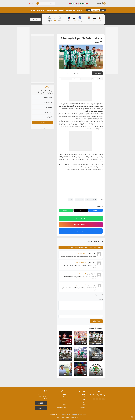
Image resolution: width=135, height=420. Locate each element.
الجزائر (83, 396)
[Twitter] (100, 399)
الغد (89, 10)
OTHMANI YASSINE (53, 415)
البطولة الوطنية (98, 123)
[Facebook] (64, 3)
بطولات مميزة (40, 10)
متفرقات (32, 10)
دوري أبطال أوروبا (61, 407)
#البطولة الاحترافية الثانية (91, 200)
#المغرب (70, 200)
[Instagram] (62, 3)
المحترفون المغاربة (52, 10)
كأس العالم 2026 (70, 10)
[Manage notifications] (131, 417)
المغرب (83, 394)
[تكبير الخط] (92, 79)
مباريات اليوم (95, 10)
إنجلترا (64, 396)
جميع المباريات (35, 19)
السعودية (82, 407)
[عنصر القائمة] (87, 3)
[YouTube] (59, 3)
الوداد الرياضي (48, 112)
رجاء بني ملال (92, 103)
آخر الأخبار (61, 10)
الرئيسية (79, 10)
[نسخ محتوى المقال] (60, 79)
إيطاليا (64, 399)
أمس (102, 10)
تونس (83, 399)
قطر (84, 404)
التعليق (101, 299)
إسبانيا (64, 394)
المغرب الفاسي (48, 97)
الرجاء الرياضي (48, 107)
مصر (84, 402)
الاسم (101, 313)
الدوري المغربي (97, 73)
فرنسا (64, 402)
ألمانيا (64, 404)
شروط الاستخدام (65, 417)
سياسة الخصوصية (74, 417)
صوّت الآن (42, 122)
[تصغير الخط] (95, 79)
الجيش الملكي (48, 102)
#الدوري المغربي (79, 200)
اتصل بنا (58, 417)
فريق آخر (49, 117)
